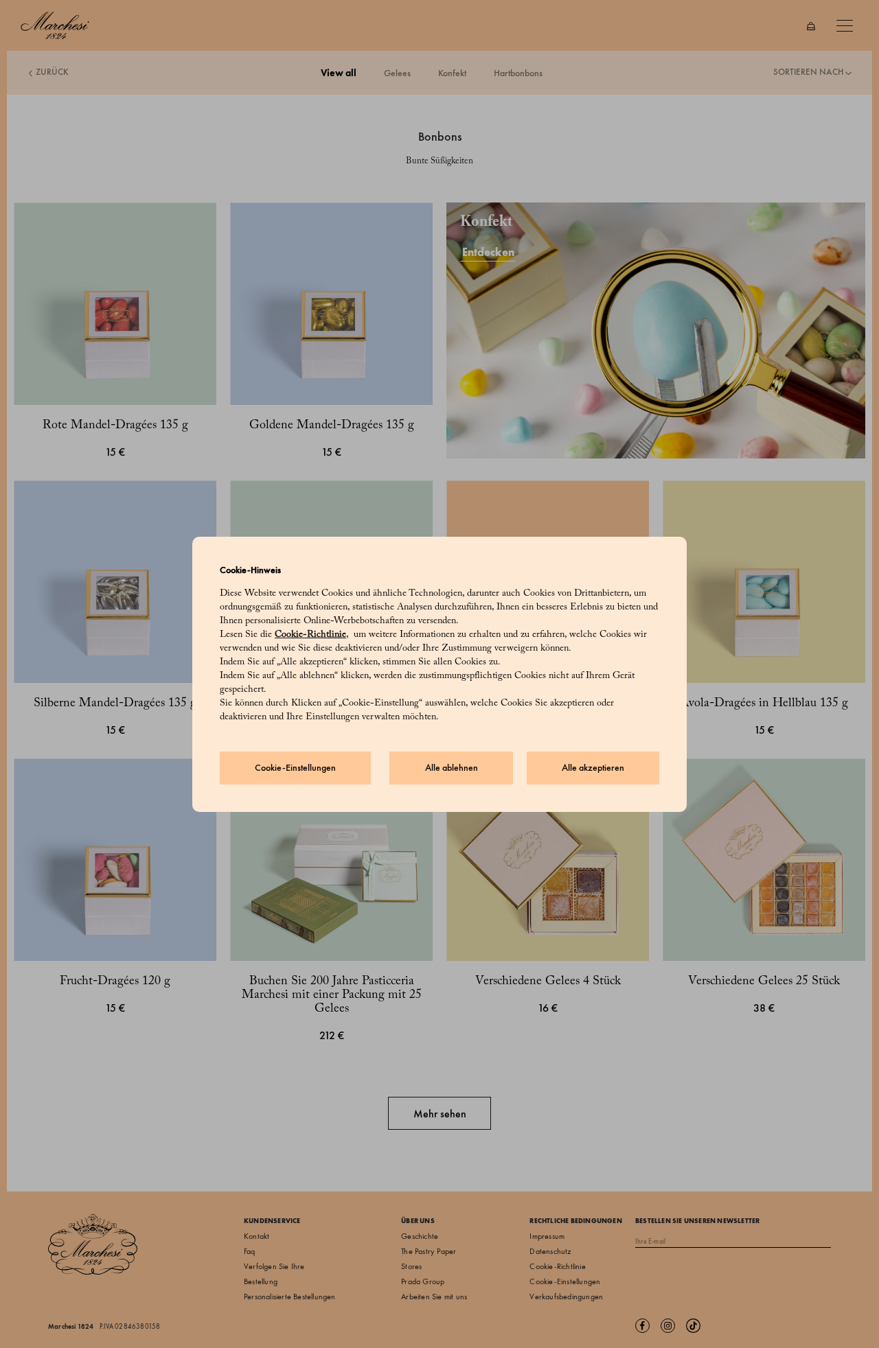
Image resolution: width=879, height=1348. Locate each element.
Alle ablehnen (451, 768)
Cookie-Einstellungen (295, 768)
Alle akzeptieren (593, 768)
